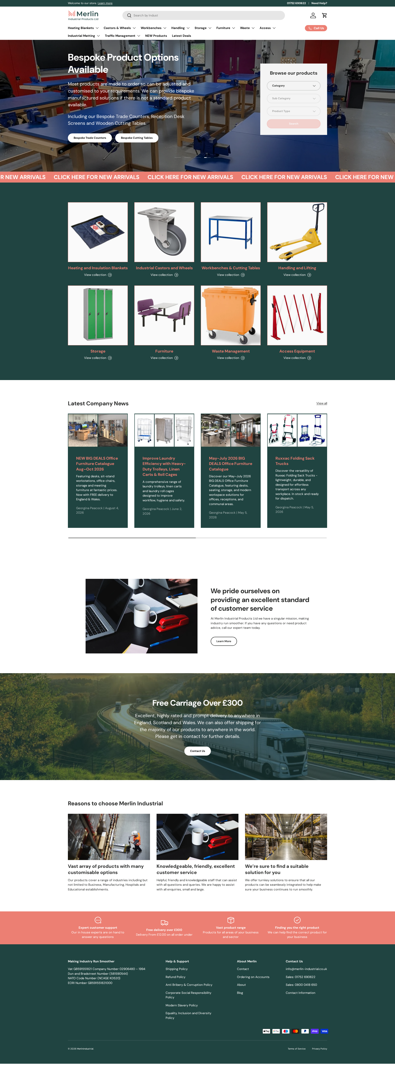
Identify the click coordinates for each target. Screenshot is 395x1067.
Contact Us (197, 751)
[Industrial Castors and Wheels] (164, 232)
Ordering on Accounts (253, 977)
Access (265, 28)
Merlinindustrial (85, 1048)
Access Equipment (297, 351)
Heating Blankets (81, 28)
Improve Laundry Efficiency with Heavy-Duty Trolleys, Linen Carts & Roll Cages (164, 466)
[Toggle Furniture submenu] (233, 27)
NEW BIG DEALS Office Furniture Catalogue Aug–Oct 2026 (97, 464)
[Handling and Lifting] (297, 232)
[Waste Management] (230, 315)
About (241, 985)
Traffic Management (120, 36)
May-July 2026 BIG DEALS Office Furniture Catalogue (230, 464)
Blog (240, 993)
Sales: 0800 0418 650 (301, 985)
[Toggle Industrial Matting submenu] (98, 35)
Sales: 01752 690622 (300, 977)
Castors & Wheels (117, 28)
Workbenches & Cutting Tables (231, 268)
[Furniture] (164, 315)
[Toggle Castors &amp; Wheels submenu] (134, 27)
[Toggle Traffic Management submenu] (138, 35)
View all (321, 403)
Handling (178, 28)
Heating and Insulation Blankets (98, 268)
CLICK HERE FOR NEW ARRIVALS (79, 177)
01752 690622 (296, 3)
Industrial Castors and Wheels (164, 268)
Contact (243, 969)
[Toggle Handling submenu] (188, 27)
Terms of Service (297, 1048)
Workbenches (151, 28)
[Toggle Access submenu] (274, 27)
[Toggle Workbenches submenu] (164, 27)
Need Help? (319, 3)
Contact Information (300, 993)
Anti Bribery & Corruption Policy (189, 985)
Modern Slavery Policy (182, 1005)
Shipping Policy (177, 969)
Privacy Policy (319, 1048)
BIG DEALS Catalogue (88, 118)
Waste (245, 28)
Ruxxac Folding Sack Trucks (295, 461)
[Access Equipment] (297, 315)
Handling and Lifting (297, 268)
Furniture (223, 28)
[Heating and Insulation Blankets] (98, 232)
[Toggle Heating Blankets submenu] (97, 27)
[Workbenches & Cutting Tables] (230, 232)
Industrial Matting (81, 36)
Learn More (223, 641)
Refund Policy (175, 977)
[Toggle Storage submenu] (209, 27)
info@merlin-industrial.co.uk (306, 969)
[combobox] (203, 15)
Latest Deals (181, 36)
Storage (201, 28)
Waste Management (231, 351)
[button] (324, 15)
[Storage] (98, 315)
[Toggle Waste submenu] (253, 27)
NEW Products (156, 36)
